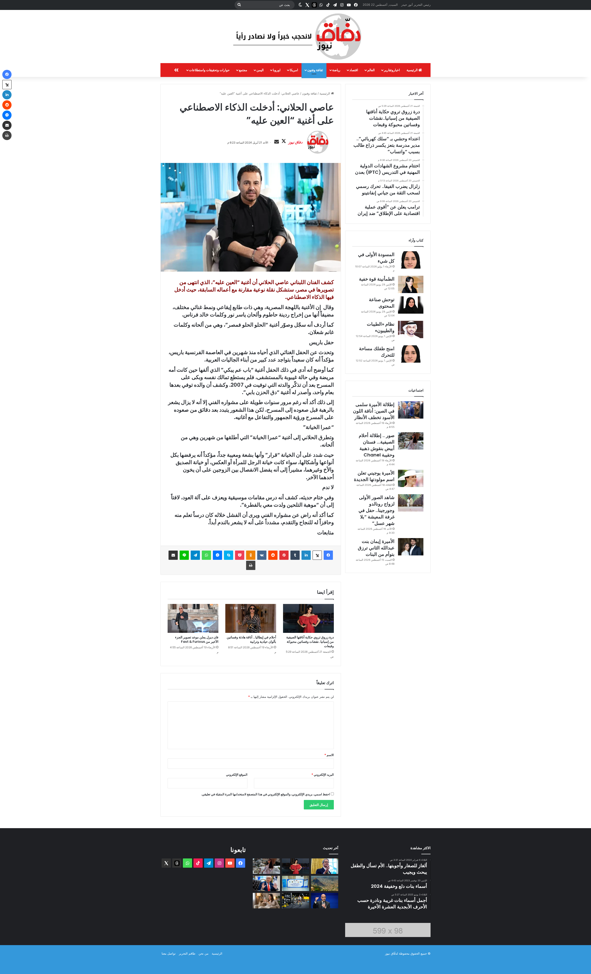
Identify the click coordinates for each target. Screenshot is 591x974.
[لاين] (184, 555)
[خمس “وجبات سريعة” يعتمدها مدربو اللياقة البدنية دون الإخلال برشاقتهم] (295, 900)
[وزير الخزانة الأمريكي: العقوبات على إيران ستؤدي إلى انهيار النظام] (324, 866)
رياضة (336, 70)
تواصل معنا (169, 953)
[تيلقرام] (195, 555)
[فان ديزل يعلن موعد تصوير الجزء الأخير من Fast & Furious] (193, 618)
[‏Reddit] (272, 555)
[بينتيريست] (284, 555)
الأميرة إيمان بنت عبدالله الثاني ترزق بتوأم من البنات (376, 547)
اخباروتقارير (392, 70)
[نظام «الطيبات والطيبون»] (410, 329)
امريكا (294, 70)
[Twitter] (307, 4)
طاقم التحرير (187, 953)
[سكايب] (228, 555)
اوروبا (276, 70)
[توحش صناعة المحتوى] (410, 305)
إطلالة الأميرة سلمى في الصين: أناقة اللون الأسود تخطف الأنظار (374, 411)
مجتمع (243, 70)
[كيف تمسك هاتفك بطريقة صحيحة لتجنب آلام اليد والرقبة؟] (266, 900)
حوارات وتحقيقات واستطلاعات (209, 70)
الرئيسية (412, 70)
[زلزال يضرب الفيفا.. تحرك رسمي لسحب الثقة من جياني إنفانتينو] (324, 900)
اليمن (260, 70)
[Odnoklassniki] (250, 555)
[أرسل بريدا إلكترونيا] (276, 142)
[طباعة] (250, 565)
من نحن (203, 953)
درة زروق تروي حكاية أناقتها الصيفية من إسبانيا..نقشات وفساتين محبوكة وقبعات (310, 641)
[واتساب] (206, 555)
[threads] (314, 4)
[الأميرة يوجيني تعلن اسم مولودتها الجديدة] (410, 478)
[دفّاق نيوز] (295, 36)
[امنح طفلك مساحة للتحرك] (410, 354)
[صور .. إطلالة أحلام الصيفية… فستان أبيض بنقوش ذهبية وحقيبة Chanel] (410, 441)
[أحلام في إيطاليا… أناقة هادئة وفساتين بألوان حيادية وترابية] (250, 618)
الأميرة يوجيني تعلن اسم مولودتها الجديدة (374, 476)
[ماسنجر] (217, 555)
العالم (371, 70)
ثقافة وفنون (315, 70)
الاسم (329, 755)
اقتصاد (354, 70)
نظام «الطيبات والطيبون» (381, 327)
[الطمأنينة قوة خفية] (410, 284)
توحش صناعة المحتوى (382, 302)
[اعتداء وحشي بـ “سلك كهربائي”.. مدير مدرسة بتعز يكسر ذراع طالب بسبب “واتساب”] (324, 883)
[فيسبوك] (328, 555)
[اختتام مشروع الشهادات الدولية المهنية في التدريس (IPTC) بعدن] (295, 883)
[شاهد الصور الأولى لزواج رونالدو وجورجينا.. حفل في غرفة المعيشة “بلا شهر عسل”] (410, 503)
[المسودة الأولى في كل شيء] (410, 260)
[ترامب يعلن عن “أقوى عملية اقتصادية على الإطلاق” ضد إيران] (266, 883)
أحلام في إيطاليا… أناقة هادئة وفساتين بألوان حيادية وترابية (251, 639)
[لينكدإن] (306, 555)
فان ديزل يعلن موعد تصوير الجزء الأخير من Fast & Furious (196, 639)
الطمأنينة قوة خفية (377, 279)
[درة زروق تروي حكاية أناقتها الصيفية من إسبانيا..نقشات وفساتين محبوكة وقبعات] (308, 618)
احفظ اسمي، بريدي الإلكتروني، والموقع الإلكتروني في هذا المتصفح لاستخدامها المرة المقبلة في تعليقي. (265, 794)
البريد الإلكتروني (322, 774)
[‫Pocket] (239, 555)
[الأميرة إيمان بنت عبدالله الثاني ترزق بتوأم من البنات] (410, 546)
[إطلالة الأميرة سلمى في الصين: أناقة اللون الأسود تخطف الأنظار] (410, 410)
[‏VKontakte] (261, 555)
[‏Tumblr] (295, 555)
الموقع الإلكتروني (236, 774)
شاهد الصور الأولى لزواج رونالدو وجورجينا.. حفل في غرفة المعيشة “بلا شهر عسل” (377, 510)
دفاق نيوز (295, 142)
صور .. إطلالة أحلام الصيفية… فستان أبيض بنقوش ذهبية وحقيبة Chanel (377, 445)
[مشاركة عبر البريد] (173, 555)
